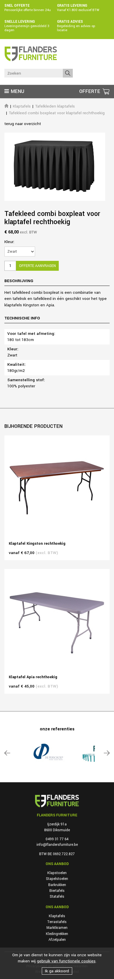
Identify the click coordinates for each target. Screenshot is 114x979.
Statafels (57, 896)
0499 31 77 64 (57, 839)
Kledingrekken (57, 933)
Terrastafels (57, 921)
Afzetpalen (57, 939)
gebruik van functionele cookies (66, 961)
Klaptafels (22, 106)
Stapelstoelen (57, 878)
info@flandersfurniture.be (57, 844)
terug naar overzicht (22, 123)
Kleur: (9, 242)
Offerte (90, 91)
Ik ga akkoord (57, 971)
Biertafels (57, 890)
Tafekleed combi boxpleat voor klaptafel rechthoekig (57, 113)
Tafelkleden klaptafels (55, 106)
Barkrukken (57, 884)
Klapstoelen (57, 873)
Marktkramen (57, 927)
